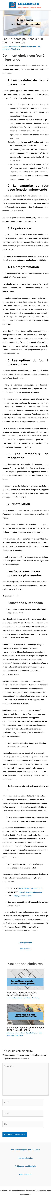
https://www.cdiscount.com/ (30, 888)
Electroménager (29, 46)
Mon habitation (24, 998)
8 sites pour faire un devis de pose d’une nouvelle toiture (25, 1028)
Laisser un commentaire (12, 46)
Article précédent (25, 943)
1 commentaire (12, 998)
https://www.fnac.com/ (23, 896)
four (42, 66)
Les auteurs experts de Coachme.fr (25, 1150)
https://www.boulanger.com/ (31, 892)
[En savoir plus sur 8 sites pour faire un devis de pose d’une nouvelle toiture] (25, 1014)
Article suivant (25, 949)
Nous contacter (25, 1174)
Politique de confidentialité (25, 1166)
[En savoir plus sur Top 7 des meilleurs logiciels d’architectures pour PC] (25, 979)
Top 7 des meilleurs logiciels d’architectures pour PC (22, 993)
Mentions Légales (26, 1158)
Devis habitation (32, 1033)
